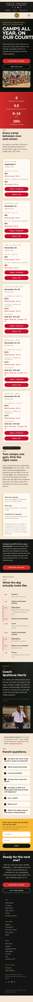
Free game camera (11, 915)
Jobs (6, 956)
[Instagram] (15, 7)
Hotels (7, 935)
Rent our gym (9, 932)
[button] (16, 759)
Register (7, 10)
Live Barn (21, 558)
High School (8, 908)
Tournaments (9, 927)
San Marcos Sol (10, 959)
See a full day (16, 66)
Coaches (8, 946)
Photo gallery (9, 951)
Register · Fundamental (16, 189)
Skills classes (9, 910)
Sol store (8, 954)
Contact (14, 10)
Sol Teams (8, 905)
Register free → (22, 5)
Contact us (8, 968)
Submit (16, 845)
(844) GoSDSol (23, 10)
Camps (7, 913)
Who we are (8, 943)
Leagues (7, 924)
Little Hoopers (9, 903)
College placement (10, 949)
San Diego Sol (17, 15)
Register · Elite (16, 194)
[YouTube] (18, 7)
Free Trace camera (11, 929)
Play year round (16, 890)
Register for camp (16, 61)
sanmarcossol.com (16, 743)
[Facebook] (12, 7)
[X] (20, 7)
